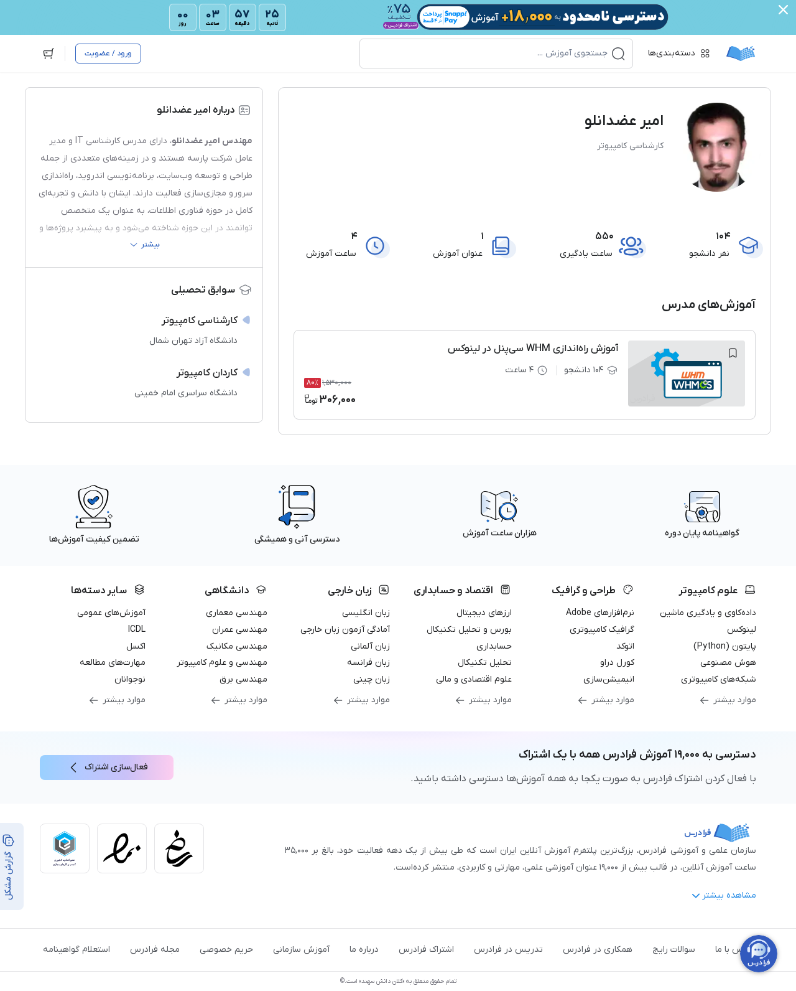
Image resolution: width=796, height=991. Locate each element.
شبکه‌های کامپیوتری (718, 679)
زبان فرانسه (368, 663)
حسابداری (494, 646)
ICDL (137, 630)
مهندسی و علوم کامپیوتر (222, 663)
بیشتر (150, 245)
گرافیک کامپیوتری (602, 630)
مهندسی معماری (236, 613)
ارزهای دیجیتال (484, 613)
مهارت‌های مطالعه (113, 663)
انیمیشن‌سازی (608, 679)
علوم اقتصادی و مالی (474, 679)
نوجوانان (130, 679)
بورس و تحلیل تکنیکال (469, 630)
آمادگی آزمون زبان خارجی (345, 630)
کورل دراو (617, 663)
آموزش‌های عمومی (111, 613)
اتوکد (625, 646)
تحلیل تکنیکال (485, 663)
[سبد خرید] (48, 53)
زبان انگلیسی (366, 613)
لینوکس (741, 630)
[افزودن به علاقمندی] (732, 353)
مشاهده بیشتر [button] (729, 895)
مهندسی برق (243, 679)
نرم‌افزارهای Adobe (600, 613)
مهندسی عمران (239, 630)
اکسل (136, 646)
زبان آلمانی (370, 646)
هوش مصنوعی (728, 663)
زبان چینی (371, 679)
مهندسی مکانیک (236, 646)
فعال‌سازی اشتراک (116, 767)
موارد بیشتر (734, 700)
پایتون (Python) (724, 646)
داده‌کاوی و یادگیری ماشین (708, 613)
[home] (740, 53)
